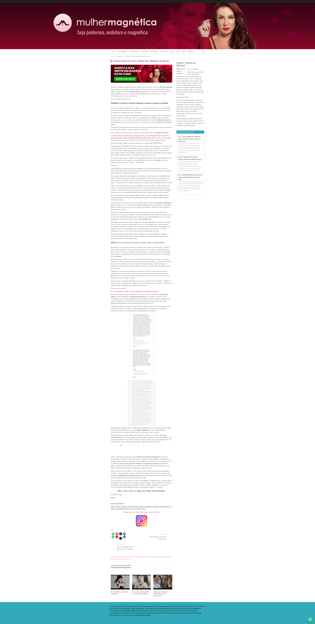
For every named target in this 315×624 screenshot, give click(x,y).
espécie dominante (141, 556)
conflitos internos (130, 556)
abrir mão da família (119, 556)
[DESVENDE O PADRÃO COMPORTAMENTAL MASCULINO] (162, 582)
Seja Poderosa (119, 56)
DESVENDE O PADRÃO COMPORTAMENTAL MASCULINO (160, 593)
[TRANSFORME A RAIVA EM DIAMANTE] (120, 582)
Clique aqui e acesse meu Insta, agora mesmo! (141, 512)
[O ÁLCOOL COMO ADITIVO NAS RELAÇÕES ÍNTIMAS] (141, 582)
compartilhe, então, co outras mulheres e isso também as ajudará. (137, 291)
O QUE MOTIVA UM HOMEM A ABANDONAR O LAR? (137, 56)
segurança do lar (125, 559)
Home (112, 56)
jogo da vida (150, 556)
